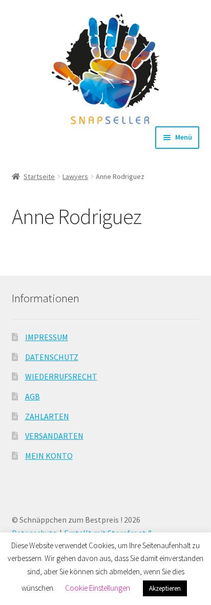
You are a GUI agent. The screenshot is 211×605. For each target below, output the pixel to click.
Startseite (39, 176)
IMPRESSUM (46, 337)
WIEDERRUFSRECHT (61, 376)
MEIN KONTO (49, 456)
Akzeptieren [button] (165, 588)
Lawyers (75, 176)
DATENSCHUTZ (51, 357)
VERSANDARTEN (54, 436)
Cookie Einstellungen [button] (97, 588)
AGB (32, 396)
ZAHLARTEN (47, 416)
